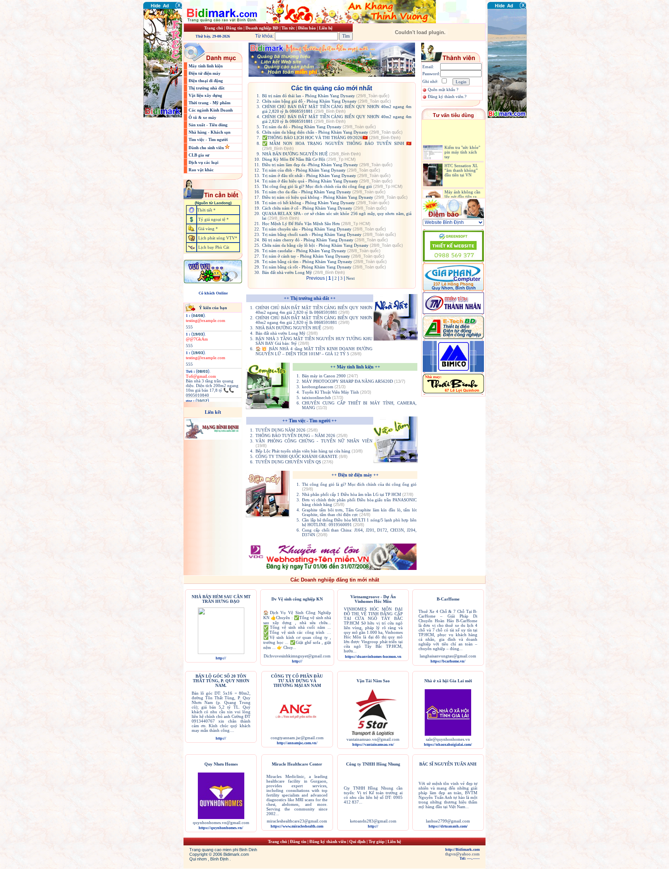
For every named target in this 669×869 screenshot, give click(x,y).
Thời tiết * (206, 210)
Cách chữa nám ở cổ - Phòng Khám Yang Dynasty (324, 208)
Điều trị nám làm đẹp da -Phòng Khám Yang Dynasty (327, 164)
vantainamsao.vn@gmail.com (373, 739)
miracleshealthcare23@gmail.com (297, 821)
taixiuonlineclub (322, 397)
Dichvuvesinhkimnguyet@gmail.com (297, 656)
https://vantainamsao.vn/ (373, 744)
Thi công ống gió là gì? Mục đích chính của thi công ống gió (332, 186)
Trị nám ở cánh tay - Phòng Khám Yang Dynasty (323, 256)
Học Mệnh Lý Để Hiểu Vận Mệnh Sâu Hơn (316, 223)
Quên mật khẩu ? (443, 89)
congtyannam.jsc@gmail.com (297, 737)
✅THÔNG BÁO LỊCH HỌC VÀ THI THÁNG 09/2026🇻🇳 (331, 137)
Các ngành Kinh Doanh (211, 110)
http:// (221, 658)
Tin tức (288, 28)
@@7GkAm (197, 339)
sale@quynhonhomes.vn (448, 739)
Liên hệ (326, 28)
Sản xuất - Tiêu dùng (208, 124)
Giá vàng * (208, 228)
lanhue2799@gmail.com (448, 821)
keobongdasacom (324, 386)
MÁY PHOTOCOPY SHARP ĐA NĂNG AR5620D (353, 381)
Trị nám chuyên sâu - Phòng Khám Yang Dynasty (324, 229)
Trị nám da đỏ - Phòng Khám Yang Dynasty (319, 126)
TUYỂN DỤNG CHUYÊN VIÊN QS (294, 461)
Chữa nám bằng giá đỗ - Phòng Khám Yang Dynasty (326, 101)
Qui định (357, 841)
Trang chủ (213, 28)
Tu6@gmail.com (201, 376)
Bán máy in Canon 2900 (330, 375)
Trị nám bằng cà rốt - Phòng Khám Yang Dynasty (324, 267)
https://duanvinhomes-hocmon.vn (373, 656)
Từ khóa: (265, 36)
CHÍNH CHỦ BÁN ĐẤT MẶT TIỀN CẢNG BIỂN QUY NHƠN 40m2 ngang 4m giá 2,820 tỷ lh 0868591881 (337, 109)
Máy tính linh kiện (206, 66)
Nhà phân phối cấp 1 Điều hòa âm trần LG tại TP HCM (357, 494)
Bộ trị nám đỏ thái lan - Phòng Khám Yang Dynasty (325, 95)
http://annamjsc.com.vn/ (297, 743)
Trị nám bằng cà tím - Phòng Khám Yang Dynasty (324, 261)
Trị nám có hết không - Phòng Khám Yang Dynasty (325, 202)
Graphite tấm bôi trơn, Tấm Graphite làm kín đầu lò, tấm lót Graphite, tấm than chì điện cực (359, 512)
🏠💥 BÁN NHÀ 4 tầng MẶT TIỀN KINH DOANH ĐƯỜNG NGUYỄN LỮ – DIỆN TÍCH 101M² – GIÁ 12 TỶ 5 (314, 351)
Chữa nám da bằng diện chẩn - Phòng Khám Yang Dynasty (332, 132)
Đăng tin (234, 28)
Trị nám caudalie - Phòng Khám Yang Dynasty (321, 250)
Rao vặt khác (201, 169)
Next (350, 278)
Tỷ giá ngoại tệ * (213, 219)
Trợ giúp (377, 841)
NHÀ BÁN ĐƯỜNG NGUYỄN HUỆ (311, 153)
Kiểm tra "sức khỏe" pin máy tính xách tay (462, 143)
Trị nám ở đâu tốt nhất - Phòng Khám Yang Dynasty (326, 175)
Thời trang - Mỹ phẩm (209, 102)
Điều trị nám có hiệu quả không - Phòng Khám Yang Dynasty (335, 197)
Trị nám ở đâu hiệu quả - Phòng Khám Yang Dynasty (327, 181)
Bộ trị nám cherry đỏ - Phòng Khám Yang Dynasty (325, 239)
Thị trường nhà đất (207, 88)
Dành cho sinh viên (207, 147)
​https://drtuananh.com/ (448, 826)
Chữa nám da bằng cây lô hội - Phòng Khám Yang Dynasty (332, 245)
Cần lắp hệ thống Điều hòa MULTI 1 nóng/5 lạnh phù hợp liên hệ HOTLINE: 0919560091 (359, 522)
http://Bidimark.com (462, 849)
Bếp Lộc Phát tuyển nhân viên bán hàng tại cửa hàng (309, 451)
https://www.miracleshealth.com (297, 826)
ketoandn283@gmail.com (373, 821)
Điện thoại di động (206, 80)
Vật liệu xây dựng (205, 95)
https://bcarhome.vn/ (448, 661)
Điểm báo (307, 28)
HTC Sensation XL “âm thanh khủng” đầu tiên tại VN (461, 162)
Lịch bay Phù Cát (213, 247)
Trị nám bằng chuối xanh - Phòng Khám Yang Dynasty (329, 234)
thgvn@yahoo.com (462, 854)
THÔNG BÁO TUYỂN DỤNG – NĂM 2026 (302, 435)
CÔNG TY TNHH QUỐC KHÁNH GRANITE (302, 456)
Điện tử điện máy (205, 73)
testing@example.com (205, 320)
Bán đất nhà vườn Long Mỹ (303, 272)
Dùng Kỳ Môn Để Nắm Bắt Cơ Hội (309, 159)
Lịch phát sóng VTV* (217, 238)
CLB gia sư (199, 155)
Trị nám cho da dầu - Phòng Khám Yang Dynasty (324, 191)
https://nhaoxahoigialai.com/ (448, 744)
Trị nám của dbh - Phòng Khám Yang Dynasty (321, 170)
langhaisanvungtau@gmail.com (448, 656)
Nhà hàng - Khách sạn (209, 132)
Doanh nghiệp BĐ (262, 28)
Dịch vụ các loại (203, 162)
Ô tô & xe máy (202, 117)
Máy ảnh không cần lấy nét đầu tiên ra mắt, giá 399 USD (462, 188)
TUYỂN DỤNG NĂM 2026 (287, 430)
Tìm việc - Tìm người (208, 139)
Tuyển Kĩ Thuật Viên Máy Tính (336, 392)
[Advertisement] (510, 164)
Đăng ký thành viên (327, 841)
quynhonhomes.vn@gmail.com (221, 822)
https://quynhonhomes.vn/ (221, 828)
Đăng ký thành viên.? (447, 96)
